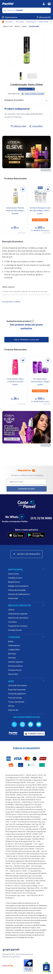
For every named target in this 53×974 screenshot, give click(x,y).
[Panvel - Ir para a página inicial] (21, 4)
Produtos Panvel (14, 670)
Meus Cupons (8, 22)
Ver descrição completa (11, 301)
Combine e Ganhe (43, 22)
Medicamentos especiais (17, 613)
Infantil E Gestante (15, 662)
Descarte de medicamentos (19, 594)
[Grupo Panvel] (10, 949)
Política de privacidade (17, 590)
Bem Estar (12, 653)
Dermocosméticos (15, 666)
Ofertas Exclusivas (31, 22)
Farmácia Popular (15, 630)
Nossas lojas (13, 598)
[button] (26, 100)
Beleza (17, 26)
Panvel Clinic (13, 674)
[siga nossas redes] (14, 724)
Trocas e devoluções (16, 702)
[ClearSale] (8, 965)
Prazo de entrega (15, 697)
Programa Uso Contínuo (18, 626)
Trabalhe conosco (15, 578)
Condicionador (34, 26)
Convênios (12, 622)
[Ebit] (28, 965)
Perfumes (12, 657)
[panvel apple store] (16, 535)
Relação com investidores (18, 586)
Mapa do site (13, 710)
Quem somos (13, 573)
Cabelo (24, 26)
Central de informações (17, 685)
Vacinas (11, 609)
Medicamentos (14, 645)
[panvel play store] (36, 535)
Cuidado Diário (14, 649)
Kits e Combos (20, 22)
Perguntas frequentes (17, 689)
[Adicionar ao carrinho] (23, 189)
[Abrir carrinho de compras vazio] (49, 3)
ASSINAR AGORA (26, 489)
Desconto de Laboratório (18, 618)
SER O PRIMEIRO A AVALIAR (26, 339)
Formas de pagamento (17, 693)
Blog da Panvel (14, 582)
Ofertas (11, 706)
